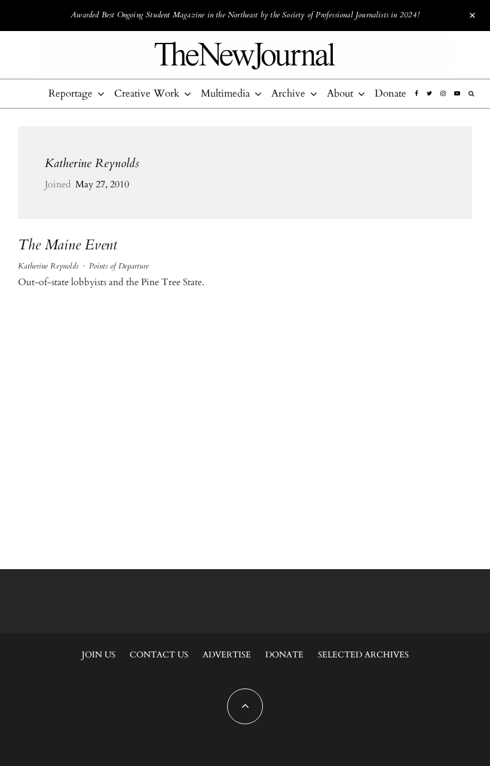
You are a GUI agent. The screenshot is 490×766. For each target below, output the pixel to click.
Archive (288, 93)
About (340, 93)
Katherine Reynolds (92, 163)
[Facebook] (416, 93)
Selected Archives (363, 654)
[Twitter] (429, 93)
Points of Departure (119, 266)
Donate (390, 93)
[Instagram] (443, 93)
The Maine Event (67, 245)
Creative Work (146, 93)
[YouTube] (457, 93)
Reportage (70, 93)
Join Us (98, 654)
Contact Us (159, 654)
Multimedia (225, 93)
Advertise (227, 654)
